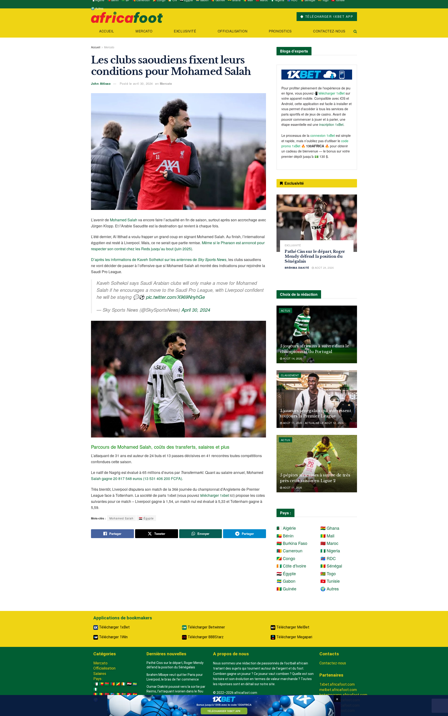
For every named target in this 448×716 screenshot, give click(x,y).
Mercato (144, 31)
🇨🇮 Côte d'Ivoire (291, 566)
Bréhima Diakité (297, 267)
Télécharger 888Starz (205, 637)
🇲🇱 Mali (327, 536)
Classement (290, 375)
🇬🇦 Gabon (285, 581)
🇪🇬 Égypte (146, 518)
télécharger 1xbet (214, 495)
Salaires (99, 673)
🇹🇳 (129, 694)
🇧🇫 (107, 684)
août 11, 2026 (292, 487)
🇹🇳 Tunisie (330, 581)
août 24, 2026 (324, 267)
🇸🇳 (118, 694)
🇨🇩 (112, 694)
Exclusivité (185, 31)
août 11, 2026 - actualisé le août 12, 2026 (312, 423)
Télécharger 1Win (113, 637)
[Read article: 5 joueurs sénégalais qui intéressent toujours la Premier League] (316, 399)
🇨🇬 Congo (285, 558)
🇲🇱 (101, 694)
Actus (285, 310)
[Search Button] (355, 31)
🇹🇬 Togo (328, 573)
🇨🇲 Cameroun (289, 550)
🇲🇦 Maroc (329, 543)
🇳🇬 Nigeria (330, 550)
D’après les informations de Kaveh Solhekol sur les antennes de (158, 259)
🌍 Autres (97, 8)
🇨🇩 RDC (328, 558)
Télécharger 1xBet (114, 627)
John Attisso (101, 83)
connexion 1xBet (322, 135)
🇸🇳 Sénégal (331, 566)
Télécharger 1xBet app (328, 16)
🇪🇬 (129, 684)
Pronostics (280, 31)
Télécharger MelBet (292, 627)
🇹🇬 (123, 694)
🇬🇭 (135, 694)
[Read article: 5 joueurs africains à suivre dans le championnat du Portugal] (316, 334)
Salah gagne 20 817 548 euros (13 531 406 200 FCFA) (136, 478)
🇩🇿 (95, 684)
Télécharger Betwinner (206, 627)
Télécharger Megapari (293, 637)
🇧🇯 (101, 684)
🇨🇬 (118, 684)
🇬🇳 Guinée (286, 588)
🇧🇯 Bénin (285, 536)
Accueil (106, 31)
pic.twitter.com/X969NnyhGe (175, 296)
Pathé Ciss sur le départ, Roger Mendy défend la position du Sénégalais (315, 256)
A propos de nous (231, 653)
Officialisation (232, 31)
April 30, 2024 (196, 309)
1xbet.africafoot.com (337, 684)
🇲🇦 (107, 694)
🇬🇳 (95, 694)
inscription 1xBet (331, 124)
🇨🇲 (112, 684)
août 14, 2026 (292, 358)
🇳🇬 (95, 689)
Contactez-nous (329, 31)
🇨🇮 (123, 684)
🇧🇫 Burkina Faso (291, 543)
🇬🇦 (135, 684)
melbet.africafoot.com (338, 690)
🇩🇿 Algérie (286, 528)
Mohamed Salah (123, 219)
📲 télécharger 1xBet (330, 93)
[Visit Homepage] (127, 17)
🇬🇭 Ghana (329, 528)
